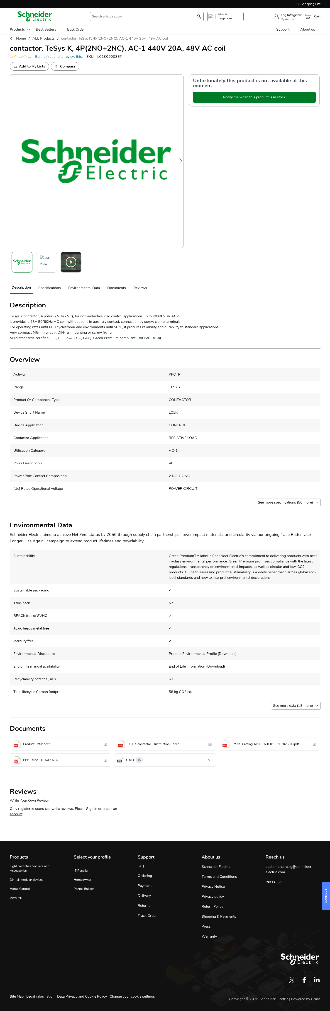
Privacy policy (213, 896)
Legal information (40, 996)
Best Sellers (46, 29)
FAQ (141, 866)
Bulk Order (76, 29)
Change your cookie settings (132, 996)
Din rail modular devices (26, 880)
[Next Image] (180, 161)
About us (307, 29)
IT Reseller (81, 871)
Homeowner (82, 880)
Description (21, 287)
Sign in (91, 808)
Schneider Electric (216, 866)
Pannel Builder (84, 889)
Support (282, 29)
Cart (317, 16)
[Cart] (307, 16)
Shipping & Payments (219, 916)
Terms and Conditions (219, 876)
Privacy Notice (213, 886)
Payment (145, 885)
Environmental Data (84, 287)
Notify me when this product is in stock (254, 97)
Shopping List (310, 4)
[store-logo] (35, 16)
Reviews (140, 287)
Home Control (20, 889)
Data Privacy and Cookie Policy (82, 996)
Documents (116, 287)
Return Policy (212, 906)
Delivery (144, 895)
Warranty (209, 936)
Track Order (147, 915)
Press (206, 926)
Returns (144, 905)
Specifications (49, 287)
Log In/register (291, 15)
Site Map (17, 996)
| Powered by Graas (304, 999)
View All (16, 898)
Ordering (145, 875)
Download (227, 653)
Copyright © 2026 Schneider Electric (259, 999)
